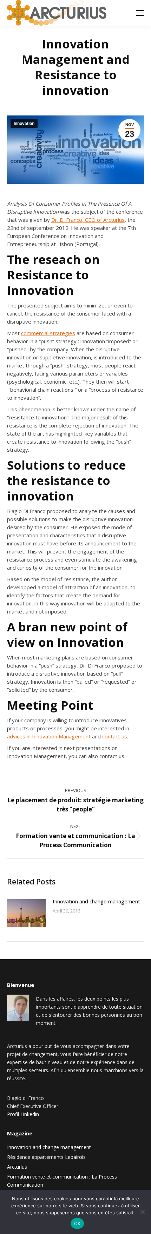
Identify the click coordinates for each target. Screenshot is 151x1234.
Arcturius (17, 1166)
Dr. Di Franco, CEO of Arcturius (88, 219)
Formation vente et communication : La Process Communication (62, 1180)
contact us (114, 736)
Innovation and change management (96, 901)
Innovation (24, 123)
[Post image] (26, 913)
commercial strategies (48, 333)
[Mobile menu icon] (140, 13)
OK (77, 1223)
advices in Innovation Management (49, 736)
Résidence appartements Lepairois (46, 1157)
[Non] (142, 1211)
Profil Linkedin (23, 1114)
